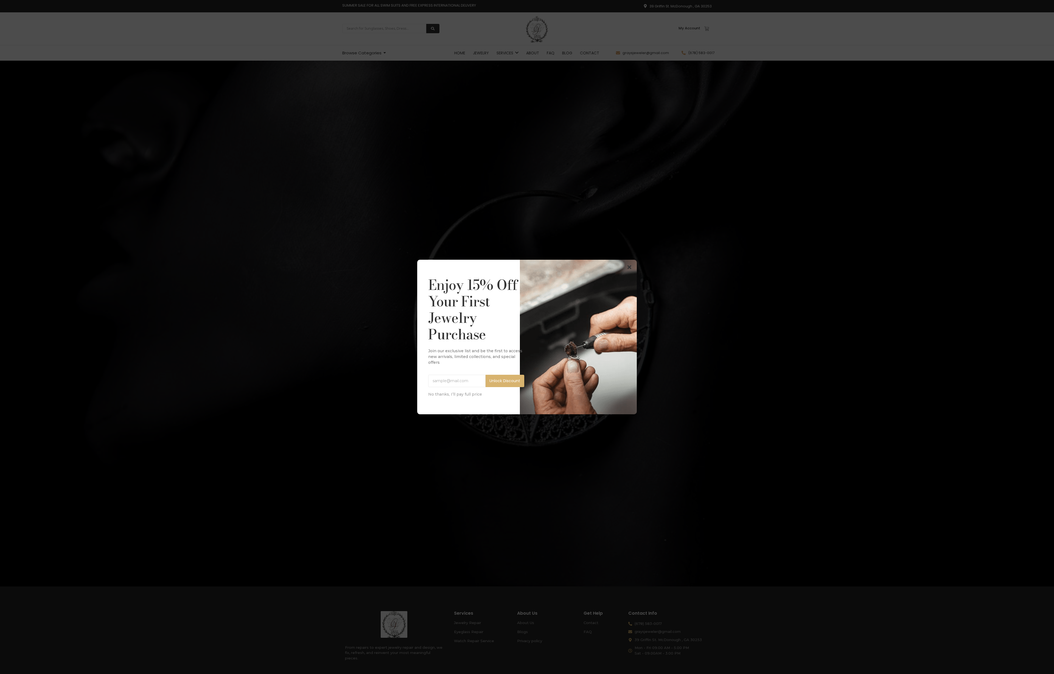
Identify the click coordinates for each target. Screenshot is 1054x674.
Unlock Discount (504, 381)
